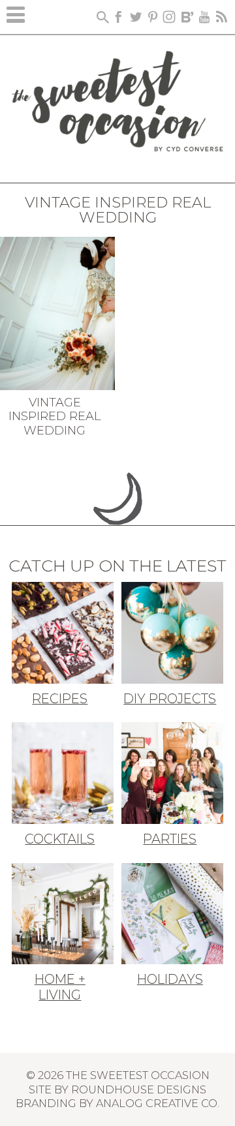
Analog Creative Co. (157, 1103)
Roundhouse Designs (138, 1089)
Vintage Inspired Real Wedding (54, 416)
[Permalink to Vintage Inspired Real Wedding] (57, 311)
